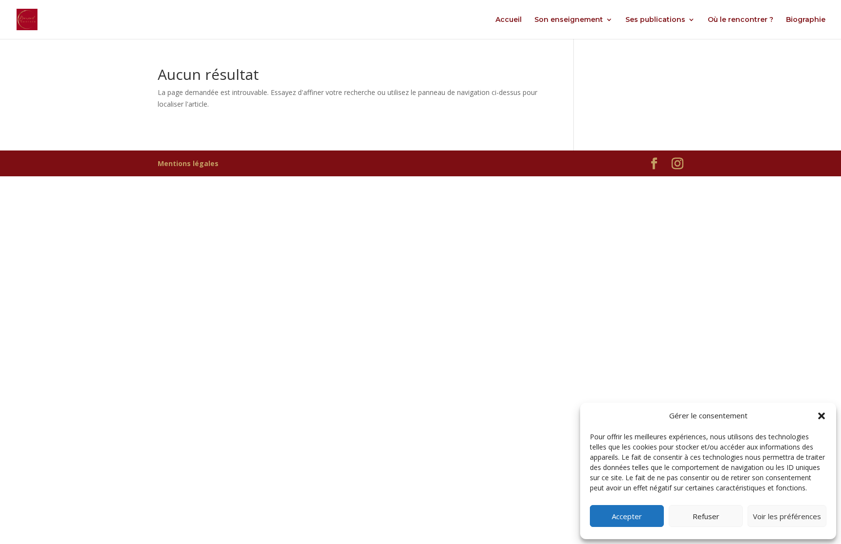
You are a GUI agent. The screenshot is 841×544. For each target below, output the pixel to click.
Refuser (706, 516)
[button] (821, 416)
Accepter (627, 516)
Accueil (508, 20)
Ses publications (655, 20)
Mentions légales (188, 163)
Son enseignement (568, 20)
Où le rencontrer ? (740, 20)
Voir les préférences (787, 516)
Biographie (805, 20)
